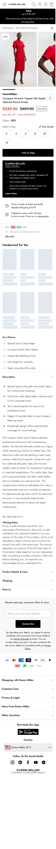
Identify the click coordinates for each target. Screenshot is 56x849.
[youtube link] (36, 762)
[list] (28, 12)
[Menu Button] (4, 4)
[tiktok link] (43, 762)
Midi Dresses (7, 28)
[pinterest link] (20, 762)
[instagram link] (12, 762)
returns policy (43, 216)
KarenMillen (9, 94)
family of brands (21, 638)
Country (28, 740)
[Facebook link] (28, 762)
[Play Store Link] (28, 732)
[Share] (52, 28)
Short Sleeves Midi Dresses (26, 28)
